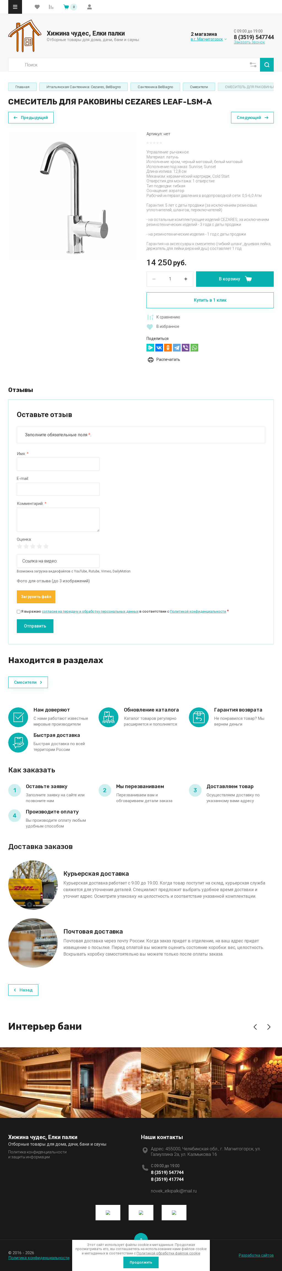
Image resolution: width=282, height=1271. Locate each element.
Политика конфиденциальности (38, 1257)
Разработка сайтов (256, 1255)
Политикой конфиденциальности (198, 611)
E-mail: (23, 478)
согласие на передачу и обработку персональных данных (90, 611)
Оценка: (24, 539)
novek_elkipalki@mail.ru (174, 1191)
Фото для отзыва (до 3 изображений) (53, 581)
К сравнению (168, 317)
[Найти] (267, 65)
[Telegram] (177, 347)
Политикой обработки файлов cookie (168, 1253)
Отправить (35, 626)
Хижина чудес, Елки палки (86, 33)
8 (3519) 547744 (254, 37)
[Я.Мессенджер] (150, 347)
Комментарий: (32, 503)
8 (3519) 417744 (167, 1179)
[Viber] (185, 347)
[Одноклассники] (168, 347)
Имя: (23, 453)
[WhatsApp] (194, 347)
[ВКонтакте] (159, 347)
